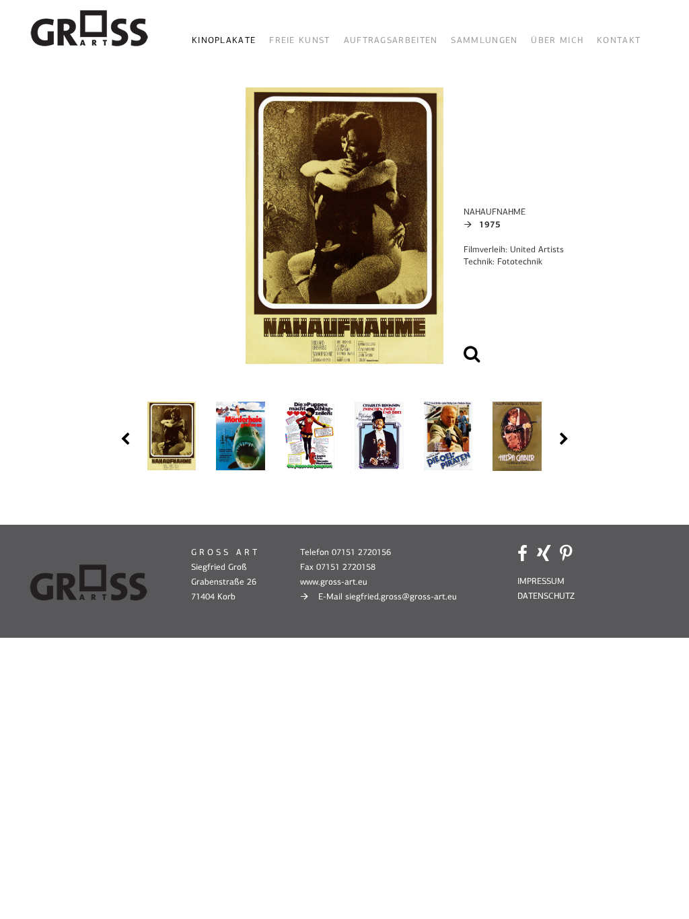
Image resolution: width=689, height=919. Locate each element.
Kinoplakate (224, 40)
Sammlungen (484, 40)
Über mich (557, 40)
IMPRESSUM (541, 581)
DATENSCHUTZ (546, 596)
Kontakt (619, 40)
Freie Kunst (299, 40)
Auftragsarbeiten (391, 40)
